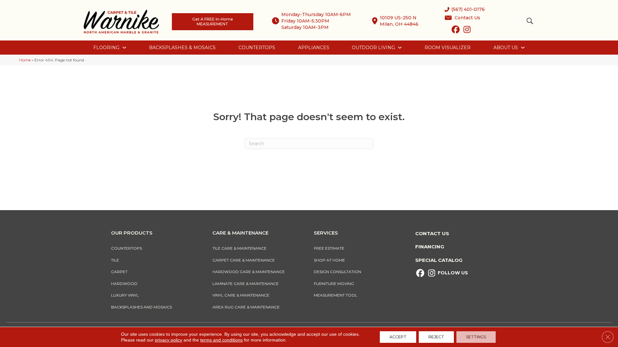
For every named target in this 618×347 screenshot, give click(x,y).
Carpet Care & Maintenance (243, 260)
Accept (398, 336)
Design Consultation (337, 271)
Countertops (126, 248)
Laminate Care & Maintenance (245, 283)
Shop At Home (329, 260)
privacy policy (168, 340)
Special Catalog (439, 260)
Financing (429, 247)
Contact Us (432, 233)
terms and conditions (221, 340)
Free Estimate (329, 248)
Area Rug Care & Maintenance (246, 307)
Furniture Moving (335, 283)
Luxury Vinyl (125, 295)
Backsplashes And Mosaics (141, 307)
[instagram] (467, 31)
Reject (436, 336)
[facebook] (456, 31)
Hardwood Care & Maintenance (248, 271)
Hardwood (124, 283)
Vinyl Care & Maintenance (240, 295)
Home (25, 60)
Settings (476, 336)
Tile (115, 260)
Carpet (119, 271)
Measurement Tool (335, 295)
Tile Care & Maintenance (239, 248)
